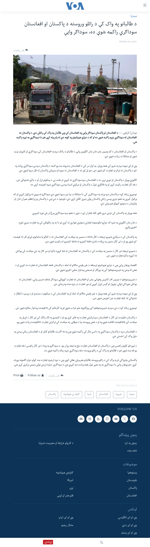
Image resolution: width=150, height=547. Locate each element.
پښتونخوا (132, 473)
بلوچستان (132, 480)
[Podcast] (89, 418)
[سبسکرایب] (81, 418)
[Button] (20, 50)
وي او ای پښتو (129, 533)
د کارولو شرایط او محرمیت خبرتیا (56, 443)
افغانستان (132, 496)
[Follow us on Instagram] (107, 418)
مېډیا (134, 16)
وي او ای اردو (66, 517)
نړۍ (71, 488)
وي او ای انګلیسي (127, 517)
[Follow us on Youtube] (115, 418)
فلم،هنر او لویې (65, 496)
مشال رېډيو (67, 525)
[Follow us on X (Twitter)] (124, 418)
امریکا (70, 480)
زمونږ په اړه (131, 443)
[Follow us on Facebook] (133, 418)
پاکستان (132, 488)
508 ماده (132, 451)
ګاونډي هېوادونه (64, 473)
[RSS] (98, 418)
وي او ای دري (129, 525)
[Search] (101, 542)
